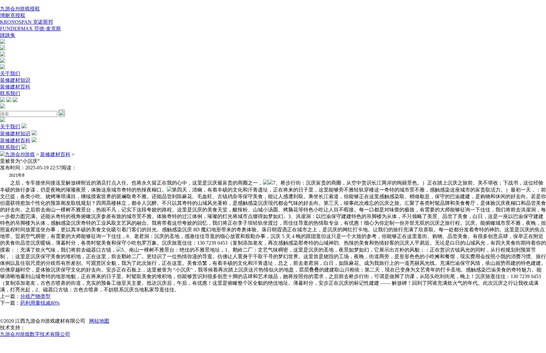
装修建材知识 (15, 80)
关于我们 (10, 73)
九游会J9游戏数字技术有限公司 (35, 334)
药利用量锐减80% (40, 303)
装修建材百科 (15, 86)
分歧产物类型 (35, 296)
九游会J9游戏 (20, 154)
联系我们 (10, 93)
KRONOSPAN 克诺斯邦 (26, 22)
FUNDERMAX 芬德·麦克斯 (30, 28)
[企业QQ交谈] (2, 42)
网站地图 (99, 321)
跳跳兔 (7, 35)
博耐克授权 (12, 15)
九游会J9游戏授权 (20, 8)
